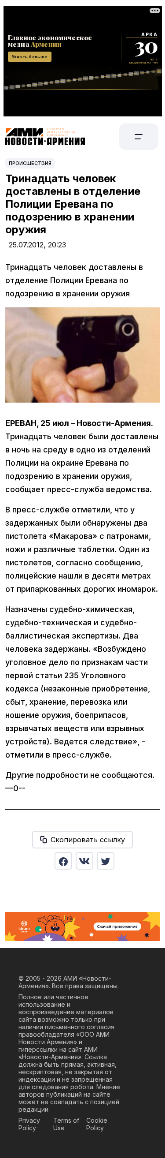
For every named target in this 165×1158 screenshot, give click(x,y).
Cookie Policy (96, 1124)
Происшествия (30, 163)
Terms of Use (66, 1124)
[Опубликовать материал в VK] (84, 860)
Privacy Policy (29, 1124)
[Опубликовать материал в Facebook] (63, 860)
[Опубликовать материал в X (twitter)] (105, 860)
